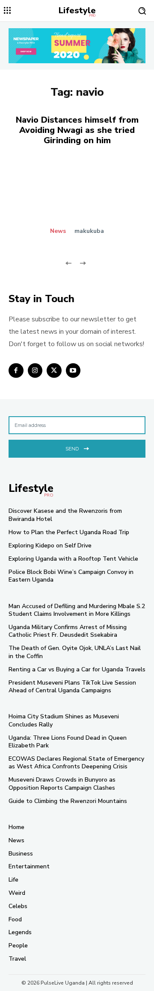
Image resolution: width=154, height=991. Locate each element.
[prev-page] (68, 262)
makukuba (89, 231)
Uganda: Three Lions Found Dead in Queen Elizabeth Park (68, 742)
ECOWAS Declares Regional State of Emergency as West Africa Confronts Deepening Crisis (76, 762)
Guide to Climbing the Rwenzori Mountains (68, 801)
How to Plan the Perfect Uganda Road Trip (69, 532)
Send (72, 449)
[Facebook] (16, 370)
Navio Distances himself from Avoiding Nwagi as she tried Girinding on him (77, 130)
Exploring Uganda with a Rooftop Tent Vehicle (73, 559)
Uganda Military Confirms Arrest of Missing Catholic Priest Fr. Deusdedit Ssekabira (68, 631)
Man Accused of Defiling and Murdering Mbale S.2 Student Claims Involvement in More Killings (77, 610)
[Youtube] (73, 370)
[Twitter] (54, 370)
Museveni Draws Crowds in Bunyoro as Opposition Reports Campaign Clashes (62, 783)
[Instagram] (35, 370)
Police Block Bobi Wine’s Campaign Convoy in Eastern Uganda (71, 576)
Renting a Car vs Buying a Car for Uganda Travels (77, 669)
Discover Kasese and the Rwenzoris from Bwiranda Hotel (65, 515)
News (58, 231)
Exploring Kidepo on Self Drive (50, 545)
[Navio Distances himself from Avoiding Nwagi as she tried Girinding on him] (77, 200)
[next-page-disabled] (82, 262)
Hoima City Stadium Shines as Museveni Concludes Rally (64, 720)
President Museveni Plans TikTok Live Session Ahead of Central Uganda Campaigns (72, 686)
